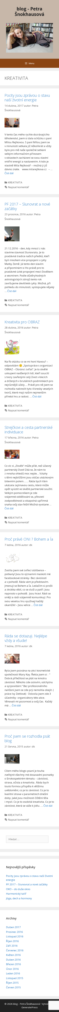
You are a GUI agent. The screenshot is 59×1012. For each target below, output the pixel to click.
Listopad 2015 (14, 978)
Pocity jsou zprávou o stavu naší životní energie (27, 97)
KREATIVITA (15, 182)
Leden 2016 (13, 973)
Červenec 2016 (14, 950)
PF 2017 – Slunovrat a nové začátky (27, 206)
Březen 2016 (13, 964)
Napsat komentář (18, 187)
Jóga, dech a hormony (19, 898)
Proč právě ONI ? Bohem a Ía (29, 539)
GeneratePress (29, 1007)
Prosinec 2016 (14, 932)
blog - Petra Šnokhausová (29, 11)
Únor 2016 (12, 969)
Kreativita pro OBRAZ (22, 321)
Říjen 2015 (12, 982)
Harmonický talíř (16, 893)
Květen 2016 (13, 955)
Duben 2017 (13, 927)
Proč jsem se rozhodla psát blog (27, 738)
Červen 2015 (13, 987)
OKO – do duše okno (18, 889)
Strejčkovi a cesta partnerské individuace (28, 429)
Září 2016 (12, 945)
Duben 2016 (13, 959)
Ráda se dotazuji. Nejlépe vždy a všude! (26, 638)
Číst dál (9, 173)
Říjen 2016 (12, 941)
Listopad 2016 (14, 936)
